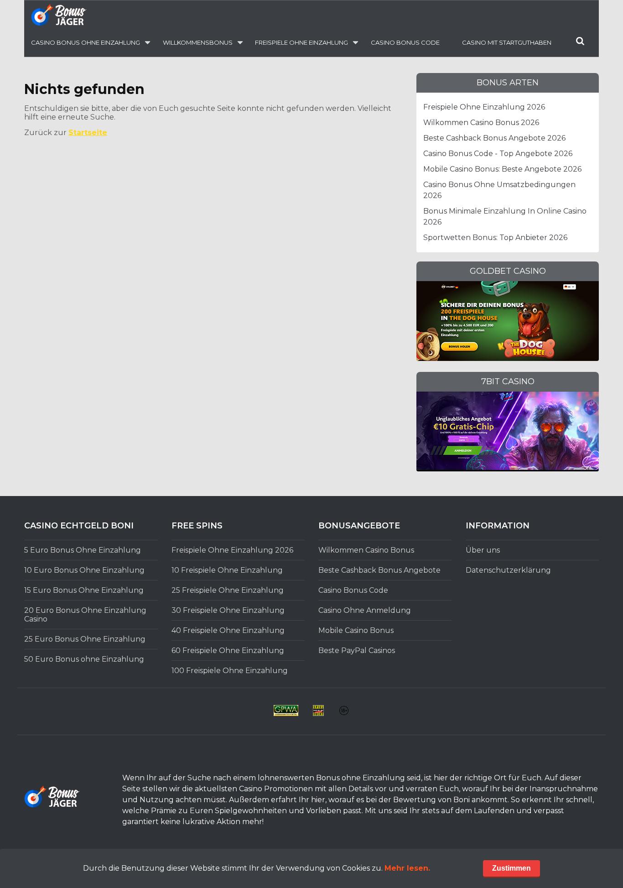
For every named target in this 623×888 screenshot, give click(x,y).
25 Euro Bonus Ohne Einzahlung (84, 639)
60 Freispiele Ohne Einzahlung (227, 650)
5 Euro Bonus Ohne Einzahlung (82, 550)
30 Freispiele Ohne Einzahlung (228, 610)
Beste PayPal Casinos (356, 650)
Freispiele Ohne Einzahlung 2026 (484, 107)
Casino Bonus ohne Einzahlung (85, 42)
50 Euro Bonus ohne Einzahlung (84, 659)
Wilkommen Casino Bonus (366, 550)
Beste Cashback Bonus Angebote (379, 570)
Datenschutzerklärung (508, 570)
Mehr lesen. (407, 868)
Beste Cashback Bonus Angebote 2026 (494, 138)
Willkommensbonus (198, 42)
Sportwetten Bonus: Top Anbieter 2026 (495, 237)
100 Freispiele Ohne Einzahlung (229, 670)
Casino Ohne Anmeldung (364, 610)
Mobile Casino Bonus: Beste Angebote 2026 (502, 169)
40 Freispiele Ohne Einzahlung (228, 630)
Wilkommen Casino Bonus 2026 (481, 122)
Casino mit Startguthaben (506, 42)
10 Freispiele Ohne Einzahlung (227, 570)
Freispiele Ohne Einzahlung (301, 42)
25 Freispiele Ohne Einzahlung (227, 590)
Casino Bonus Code (405, 42)
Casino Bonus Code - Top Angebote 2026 (497, 153)
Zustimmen (511, 868)
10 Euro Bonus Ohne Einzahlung (84, 570)
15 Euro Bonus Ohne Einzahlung (84, 590)
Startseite (87, 132)
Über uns (483, 550)
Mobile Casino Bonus (356, 630)
